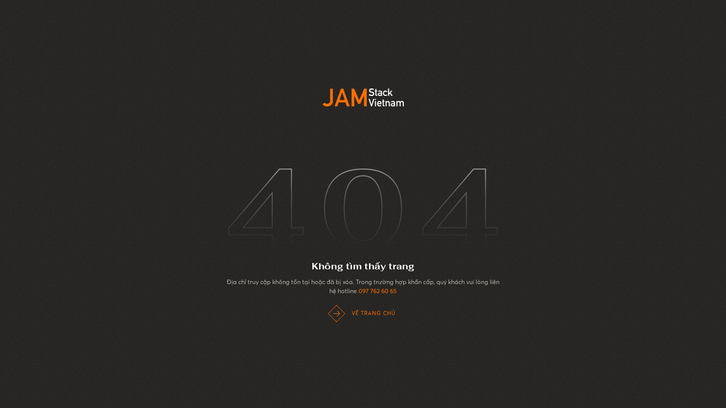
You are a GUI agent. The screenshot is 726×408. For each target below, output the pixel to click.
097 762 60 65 (377, 291)
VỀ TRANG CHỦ (374, 313)
